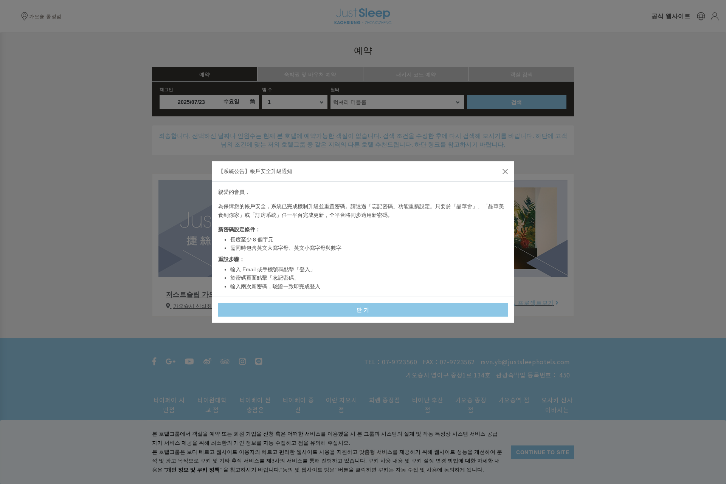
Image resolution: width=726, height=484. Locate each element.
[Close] (505, 171)
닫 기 (363, 310)
